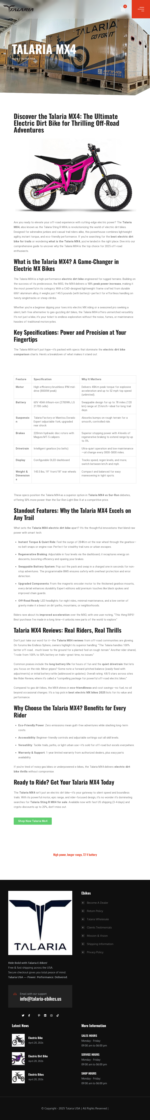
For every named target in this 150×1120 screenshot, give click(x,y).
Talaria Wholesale (98, 919)
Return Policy (95, 911)
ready (27, 222)
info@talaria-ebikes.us (40, 998)
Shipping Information (100, 944)
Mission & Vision (97, 935)
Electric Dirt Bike (38, 1056)
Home (15, 58)
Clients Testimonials (99, 927)
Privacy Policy (95, 952)
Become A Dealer (97, 902)
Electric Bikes (36, 1074)
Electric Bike (35, 1038)
